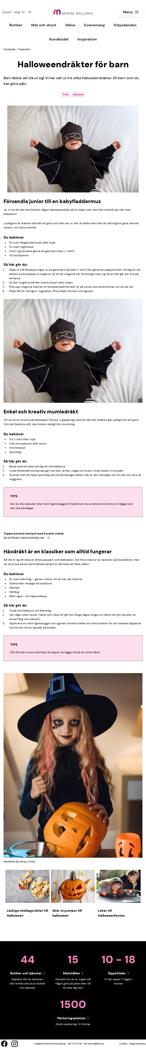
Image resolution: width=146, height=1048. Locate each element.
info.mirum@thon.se (94, 1043)
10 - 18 (16, 12)
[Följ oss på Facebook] (4, 1043)
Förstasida (9, 49)
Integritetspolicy (137, 1043)
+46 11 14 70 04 (74, 1043)
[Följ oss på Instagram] (14, 1043)
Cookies (123, 1043)
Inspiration (24, 49)
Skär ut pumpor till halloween (67, 913)
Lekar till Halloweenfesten (111, 913)
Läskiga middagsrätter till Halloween (27, 913)
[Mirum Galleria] (73, 12)
